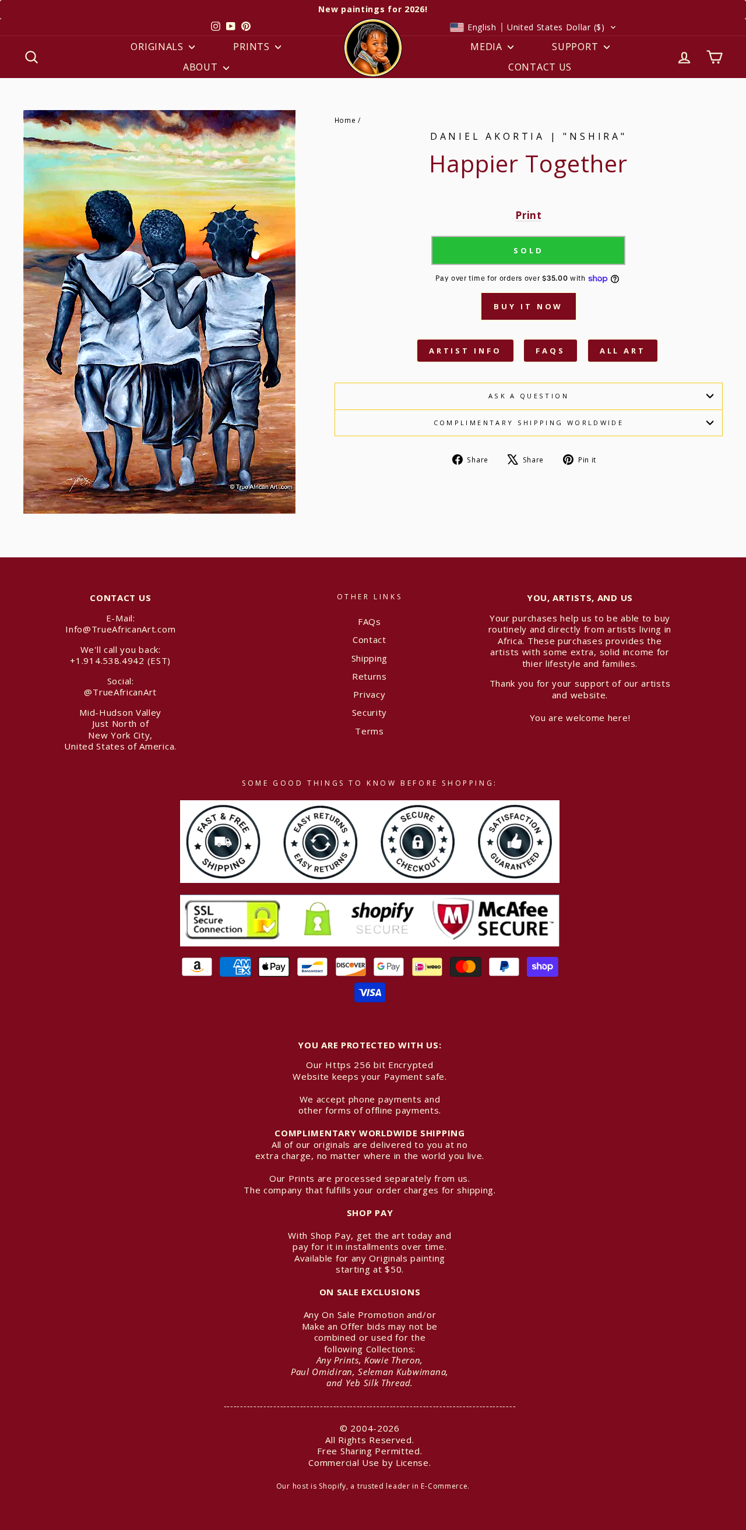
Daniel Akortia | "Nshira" (528, 136)
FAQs (550, 350)
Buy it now (528, 306)
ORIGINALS (158, 46)
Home (345, 120)
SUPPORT (576, 46)
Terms (369, 731)
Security (370, 712)
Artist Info (465, 350)
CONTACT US (540, 67)
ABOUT (201, 67)
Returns (369, 676)
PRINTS (252, 46)
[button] (533, 27)
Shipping (369, 658)
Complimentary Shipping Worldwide (529, 422)
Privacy (369, 694)
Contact (369, 639)
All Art (623, 350)
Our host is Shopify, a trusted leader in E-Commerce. (373, 1486)
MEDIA (487, 46)
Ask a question (528, 395)
